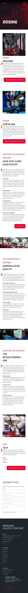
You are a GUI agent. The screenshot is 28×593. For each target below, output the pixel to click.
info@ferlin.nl (6, 541)
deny (19, 588)
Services (5, 553)
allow (9, 588)
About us (5, 560)
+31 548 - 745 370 (7, 539)
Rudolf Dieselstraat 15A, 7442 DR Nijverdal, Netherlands (11, 536)
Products (5, 551)
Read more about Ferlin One (14, 141)
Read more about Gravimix (14, 80)
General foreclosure (8, 570)
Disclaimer (5, 574)
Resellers (5, 558)
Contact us (19, 226)
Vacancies (5, 549)
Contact (5, 562)
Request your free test (16, 468)
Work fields (6, 556)
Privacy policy (6, 572)
